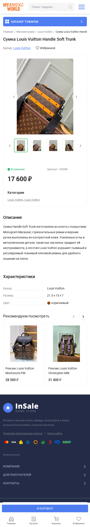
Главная (8, 32)
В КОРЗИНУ (45, 508)
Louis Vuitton (45, 32)
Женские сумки (25, 32)
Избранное (47, 48)
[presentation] (14, 96)
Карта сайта (54, 433)
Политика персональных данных (22, 433)
